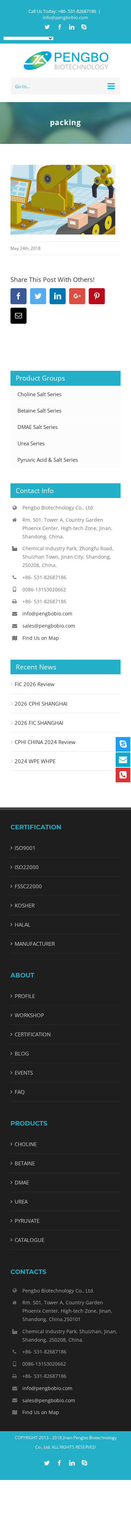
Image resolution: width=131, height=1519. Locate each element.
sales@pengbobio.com (48, 625)
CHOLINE (26, 1144)
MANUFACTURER (35, 943)
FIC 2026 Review (34, 684)
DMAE (22, 1182)
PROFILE (25, 995)
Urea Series (31, 443)
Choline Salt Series (39, 394)
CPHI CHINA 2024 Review (45, 741)
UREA (21, 1201)
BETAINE (25, 1163)
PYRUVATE (27, 1220)
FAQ (20, 1091)
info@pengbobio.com (65, 17)
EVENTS (24, 1072)
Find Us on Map (40, 638)
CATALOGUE (29, 1239)
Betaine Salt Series (39, 410)
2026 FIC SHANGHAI (39, 722)
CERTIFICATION (33, 1034)
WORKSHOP (29, 1015)
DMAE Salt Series (37, 426)
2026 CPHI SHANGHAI (41, 703)
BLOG (22, 1053)
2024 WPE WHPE (35, 761)
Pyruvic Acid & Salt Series (47, 459)
